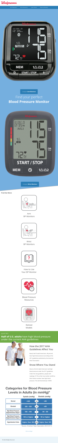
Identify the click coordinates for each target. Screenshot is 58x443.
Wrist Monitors (24, 7)
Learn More (34, 7)
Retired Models (44, 7)
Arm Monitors (13, 7)
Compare (30, 184)
